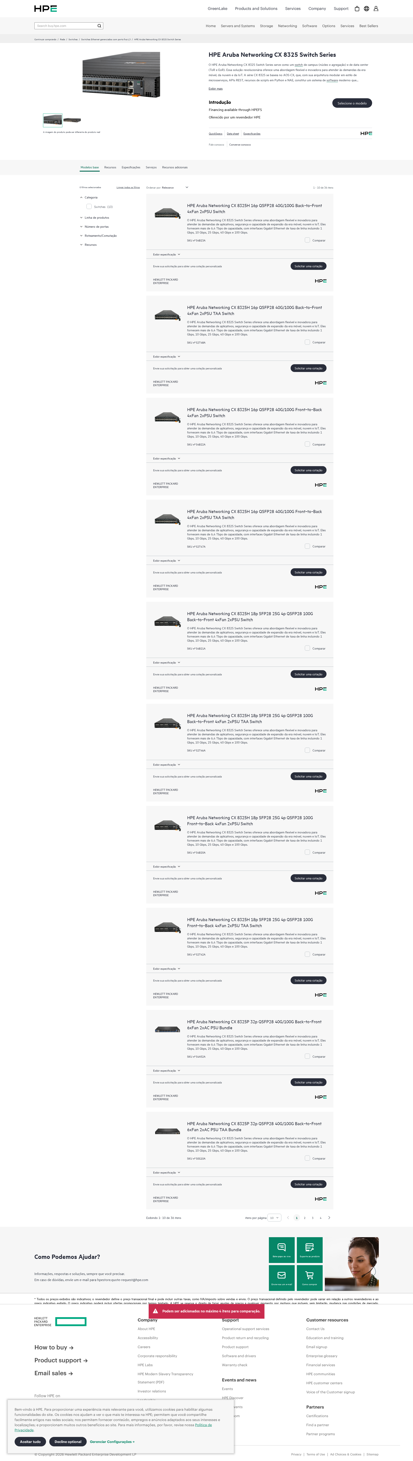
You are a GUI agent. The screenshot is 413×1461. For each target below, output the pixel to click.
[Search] (99, 25)
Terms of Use (316, 1454)
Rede (62, 39)
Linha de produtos (97, 217)
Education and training (325, 1338)
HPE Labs (145, 1365)
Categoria (91, 197)
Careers (144, 1347)
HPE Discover (232, 1398)
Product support (57, 1360)
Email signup (316, 1347)
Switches (73, 39)
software (332, 80)
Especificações (251, 133)
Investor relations (152, 1391)
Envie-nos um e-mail (281, 1284)
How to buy (50, 1347)
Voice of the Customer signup (330, 1392)
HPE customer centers (324, 1383)
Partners (315, 1407)
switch (299, 64)
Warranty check (234, 1365)
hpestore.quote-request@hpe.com (122, 1279)
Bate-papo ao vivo (282, 1256)
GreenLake (217, 8)
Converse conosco (240, 144)
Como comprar (309, 1284)
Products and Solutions (256, 8)
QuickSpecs (215, 133)
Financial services (320, 1365)
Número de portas (97, 226)
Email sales (50, 1373)
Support (341, 8)
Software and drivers (239, 1356)
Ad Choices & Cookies (345, 1454)
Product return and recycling (245, 1338)
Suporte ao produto (310, 1256)
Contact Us (315, 1329)
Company (317, 8)
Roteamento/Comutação (101, 235)
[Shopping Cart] (357, 8)
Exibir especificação (164, 254)
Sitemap (373, 1454)
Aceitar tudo (30, 1441)
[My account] (376, 8)
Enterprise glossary (321, 1356)
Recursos (91, 244)
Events (227, 1389)
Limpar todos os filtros (128, 187)
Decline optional (68, 1441)
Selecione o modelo (352, 103)
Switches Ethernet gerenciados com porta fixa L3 (106, 39)
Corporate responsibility (157, 1356)
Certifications (317, 1416)
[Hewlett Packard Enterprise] (45, 8)
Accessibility (148, 1338)
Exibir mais (216, 88)
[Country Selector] (366, 8)
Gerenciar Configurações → (112, 1441)
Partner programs (320, 1434)
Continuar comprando (45, 39)
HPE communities (320, 1374)
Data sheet (233, 133)
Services (293, 8)
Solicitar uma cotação (308, 266)
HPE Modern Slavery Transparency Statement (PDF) (165, 1378)
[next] (329, 1217)
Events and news (239, 1380)
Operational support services (245, 1329)
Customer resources (327, 1320)
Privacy (296, 1454)
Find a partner (317, 1425)
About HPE (146, 1329)
